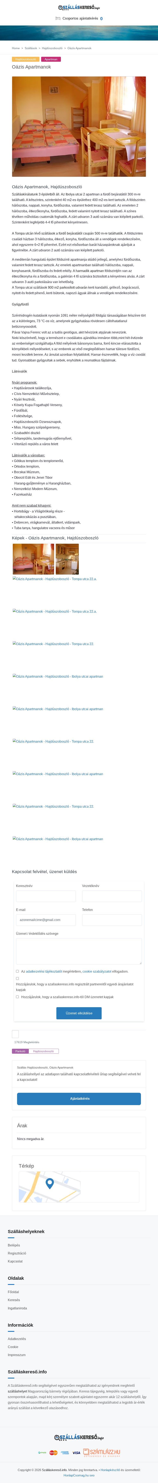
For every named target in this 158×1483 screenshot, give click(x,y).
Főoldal (13, 1292)
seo (91, 1475)
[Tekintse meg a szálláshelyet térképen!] (79, 1187)
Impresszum (17, 1355)
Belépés (14, 1245)
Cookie (13, 1347)
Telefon (87, 910)
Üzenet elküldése (79, 1013)
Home (16, 48)
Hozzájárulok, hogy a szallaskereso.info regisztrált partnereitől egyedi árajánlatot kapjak (74, 987)
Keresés (14, 1300)
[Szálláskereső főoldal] (79, 1437)
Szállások (31, 48)
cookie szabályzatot (96, 971)
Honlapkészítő (110, 1470)
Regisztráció (17, 1253)
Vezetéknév (90, 886)
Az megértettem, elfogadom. (74, 971)
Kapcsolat (15, 1261)
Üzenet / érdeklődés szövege (37, 933)
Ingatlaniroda (17, 1308)
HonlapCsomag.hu (76, 1475)
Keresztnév (24, 886)
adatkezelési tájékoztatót (44, 971)
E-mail (21, 910)
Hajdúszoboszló (52, 48)
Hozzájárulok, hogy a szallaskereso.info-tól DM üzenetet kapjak (67, 997)
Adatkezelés (17, 1339)
